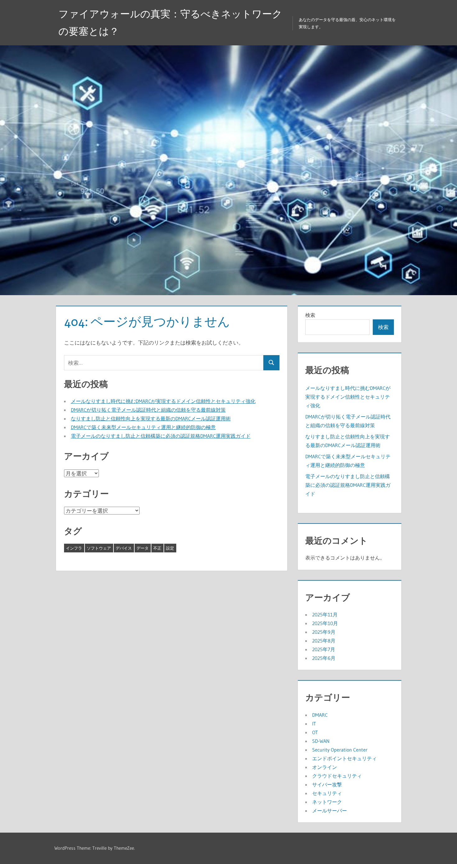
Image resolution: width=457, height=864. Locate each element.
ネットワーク (327, 802)
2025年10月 (325, 623)
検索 (310, 315)
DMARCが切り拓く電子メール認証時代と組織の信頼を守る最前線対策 (148, 410)
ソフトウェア (99, 548)
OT (315, 732)
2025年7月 (323, 649)
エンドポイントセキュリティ (344, 758)
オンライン (324, 767)
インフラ (74, 548)
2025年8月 (323, 641)
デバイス (124, 548)
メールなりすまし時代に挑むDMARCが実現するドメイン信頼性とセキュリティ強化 (163, 401)
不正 (157, 548)
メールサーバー (329, 810)
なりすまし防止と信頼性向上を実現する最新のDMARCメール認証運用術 (151, 418)
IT (314, 723)
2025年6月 (323, 658)
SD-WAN (321, 741)
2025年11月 (325, 614)
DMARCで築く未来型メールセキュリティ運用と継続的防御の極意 (143, 427)
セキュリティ (327, 793)
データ (142, 548)
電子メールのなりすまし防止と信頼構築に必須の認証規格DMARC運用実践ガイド (161, 436)
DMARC (320, 715)
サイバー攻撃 (327, 784)
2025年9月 (323, 632)
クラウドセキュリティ (337, 776)
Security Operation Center (339, 750)
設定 (170, 548)
